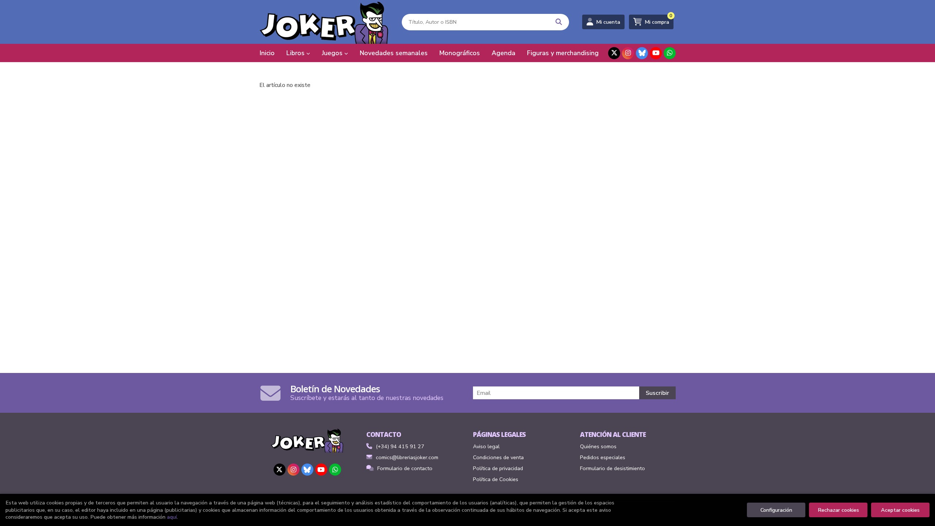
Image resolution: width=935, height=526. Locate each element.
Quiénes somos (598, 446)
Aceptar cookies (900, 510)
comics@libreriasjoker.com (407, 457)
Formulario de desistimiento (612, 468)
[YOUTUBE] (656, 53)
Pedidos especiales (602, 457)
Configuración (776, 510)
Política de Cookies (495, 479)
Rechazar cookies (838, 510)
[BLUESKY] (642, 53)
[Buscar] (559, 22)
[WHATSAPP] (670, 53)
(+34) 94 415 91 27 (400, 446)
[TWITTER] (614, 53)
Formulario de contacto (404, 468)
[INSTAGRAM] (628, 53)
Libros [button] (296, 53)
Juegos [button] (333, 53)
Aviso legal (486, 446)
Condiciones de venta (498, 457)
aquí (172, 517)
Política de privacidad (498, 468)
